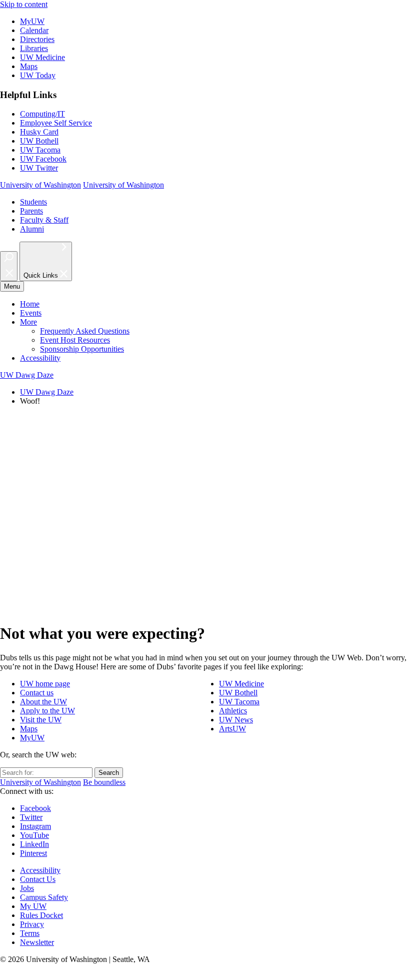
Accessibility (40, 358)
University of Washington (40, 185)
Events (31, 313)
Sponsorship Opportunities (82, 349)
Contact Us (38, 879)
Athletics (233, 710)
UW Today (38, 75)
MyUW (32, 21)
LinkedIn (34, 844)
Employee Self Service (56, 123)
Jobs (27, 888)
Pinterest (33, 853)
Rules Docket (41, 915)
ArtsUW (232, 728)
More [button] (28, 322)
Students (33, 202)
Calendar (34, 30)
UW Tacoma (40, 150)
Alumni (32, 229)
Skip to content (24, 4)
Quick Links (42, 276)
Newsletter (37, 942)
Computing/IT (42, 114)
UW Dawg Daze (47, 392)
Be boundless (104, 782)
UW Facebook (43, 159)
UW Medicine (42, 57)
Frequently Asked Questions (85, 331)
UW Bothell (39, 141)
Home (30, 304)
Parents (31, 211)
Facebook (35, 808)
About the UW (43, 701)
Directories (37, 39)
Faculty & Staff (44, 220)
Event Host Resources (75, 340)
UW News (236, 719)
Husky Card (39, 132)
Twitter (31, 817)
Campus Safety (44, 897)
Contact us (37, 692)
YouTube (34, 835)
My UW (33, 906)
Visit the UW (41, 719)
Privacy (32, 924)
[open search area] (9, 266)
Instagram (35, 826)
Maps (29, 66)
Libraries (34, 48)
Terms (30, 933)
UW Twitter (39, 168)
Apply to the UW (47, 710)
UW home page (45, 683)
